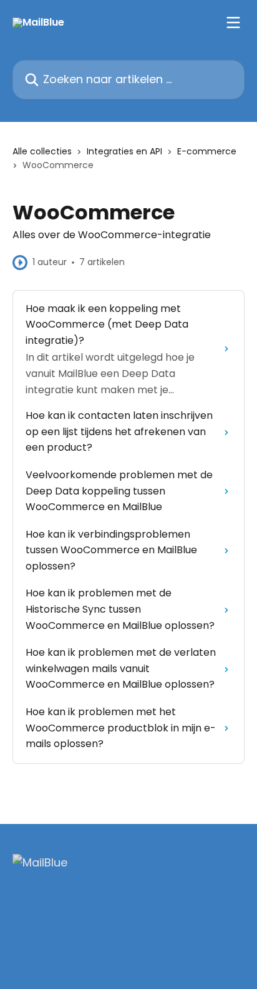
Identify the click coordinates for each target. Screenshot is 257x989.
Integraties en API (124, 151)
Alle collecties (42, 151)
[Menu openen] (233, 22)
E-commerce (206, 151)
